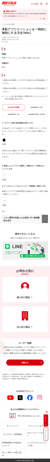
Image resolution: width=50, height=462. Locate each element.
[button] (25, 363)
